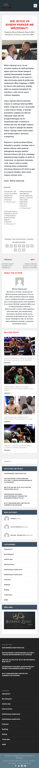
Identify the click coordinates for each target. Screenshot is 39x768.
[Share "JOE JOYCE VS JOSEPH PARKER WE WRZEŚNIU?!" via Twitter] (11, 246)
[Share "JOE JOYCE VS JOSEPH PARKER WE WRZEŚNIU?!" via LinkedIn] (28, 246)
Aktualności (9, 34)
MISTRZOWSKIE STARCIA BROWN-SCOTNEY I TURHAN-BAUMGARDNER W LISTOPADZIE (18, 480)
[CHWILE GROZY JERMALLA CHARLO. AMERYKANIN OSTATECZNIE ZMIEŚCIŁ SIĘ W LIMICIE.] (19, 374)
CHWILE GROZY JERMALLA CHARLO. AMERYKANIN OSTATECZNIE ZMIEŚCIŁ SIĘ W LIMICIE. (19, 389)
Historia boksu (9, 564)
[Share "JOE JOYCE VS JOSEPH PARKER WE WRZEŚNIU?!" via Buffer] (32, 246)
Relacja (6, 590)
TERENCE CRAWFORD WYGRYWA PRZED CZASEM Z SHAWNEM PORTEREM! (17, 447)
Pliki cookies (12, 763)
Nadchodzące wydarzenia (13, 569)
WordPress (19, 758)
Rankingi (7, 584)
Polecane (17, 34)
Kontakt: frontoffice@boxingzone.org (15, 761)
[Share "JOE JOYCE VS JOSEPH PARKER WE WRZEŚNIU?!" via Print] (24, 250)
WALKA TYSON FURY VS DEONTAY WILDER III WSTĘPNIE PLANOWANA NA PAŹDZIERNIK (19, 359)
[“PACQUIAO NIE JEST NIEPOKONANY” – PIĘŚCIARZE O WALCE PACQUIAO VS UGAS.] (19, 405)
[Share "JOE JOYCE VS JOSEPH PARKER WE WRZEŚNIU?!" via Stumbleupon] (15, 250)
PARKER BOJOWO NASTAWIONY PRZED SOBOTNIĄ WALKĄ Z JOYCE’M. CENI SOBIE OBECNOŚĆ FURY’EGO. (26, 198)
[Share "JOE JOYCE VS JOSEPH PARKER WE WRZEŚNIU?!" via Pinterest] (24, 246)
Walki (32, 34)
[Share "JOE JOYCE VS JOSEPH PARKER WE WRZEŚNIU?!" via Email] (19, 250)
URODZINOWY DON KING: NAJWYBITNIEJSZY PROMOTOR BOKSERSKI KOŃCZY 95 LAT (15, 496)
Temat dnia (26, 34)
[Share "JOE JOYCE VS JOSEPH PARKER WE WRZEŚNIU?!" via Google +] (15, 246)
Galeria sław (8, 559)
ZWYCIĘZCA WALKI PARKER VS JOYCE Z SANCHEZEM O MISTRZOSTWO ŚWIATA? (10, 216)
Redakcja (32, 761)
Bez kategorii (9, 554)
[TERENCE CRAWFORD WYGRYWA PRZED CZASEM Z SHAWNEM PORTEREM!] (19, 433)
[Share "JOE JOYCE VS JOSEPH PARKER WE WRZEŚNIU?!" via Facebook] (7, 246)
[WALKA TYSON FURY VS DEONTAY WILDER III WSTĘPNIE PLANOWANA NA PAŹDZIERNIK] (19, 346)
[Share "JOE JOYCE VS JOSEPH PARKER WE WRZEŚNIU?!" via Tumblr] (19, 246)
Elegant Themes (19, 756)
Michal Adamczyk (18, 32)
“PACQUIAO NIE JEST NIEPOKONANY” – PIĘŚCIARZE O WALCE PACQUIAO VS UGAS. (18, 418)
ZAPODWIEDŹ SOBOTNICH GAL (15, 473)
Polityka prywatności (24, 763)
